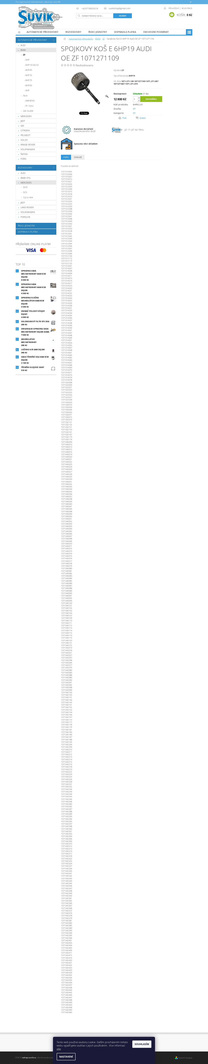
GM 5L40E (28, 110)
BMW (23, 50)
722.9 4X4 (28, 197)
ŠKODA (24, 154)
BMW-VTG (25, 177)
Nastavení (66, 1056)
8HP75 (28, 80)
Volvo (24, 139)
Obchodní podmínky (156, 31)
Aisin (25, 95)
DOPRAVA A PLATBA (125, 31)
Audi (23, 45)
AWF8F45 (30, 100)
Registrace (187, 8)
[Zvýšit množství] (138, 97)
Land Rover (27, 207)
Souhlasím (142, 1044)
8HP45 (28, 70)
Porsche (25, 216)
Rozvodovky (73, 31)
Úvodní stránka (19, 32)
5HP (27, 59)
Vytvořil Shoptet (185, 1058)
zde (59, 1049)
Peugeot (25, 135)
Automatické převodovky (42, 31)
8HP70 (28, 75)
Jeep (23, 120)
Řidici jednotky (97, 31)
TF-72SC (29, 105)
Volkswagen (28, 149)
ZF (24, 54)
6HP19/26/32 (32, 64)
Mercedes (26, 116)
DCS (25, 192)
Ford (23, 158)
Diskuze (78, 157)
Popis (66, 157)
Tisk (124, 118)
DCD (25, 187)
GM (22, 125)
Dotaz (143, 118)
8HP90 (28, 85)
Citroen (25, 130)
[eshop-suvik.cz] (40, 18)
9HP (27, 90)
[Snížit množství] (138, 100)
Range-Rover (28, 144)
